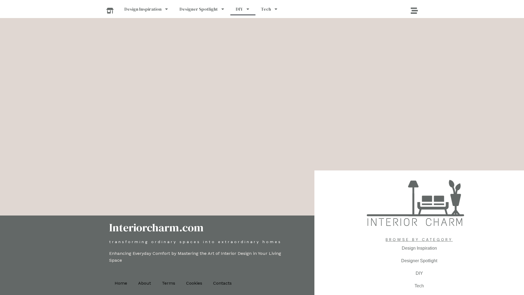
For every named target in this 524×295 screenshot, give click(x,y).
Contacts (222, 283)
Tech (266, 9)
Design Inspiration (143, 9)
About (144, 283)
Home (121, 283)
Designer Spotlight (199, 9)
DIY (239, 9)
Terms (168, 283)
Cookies (194, 283)
